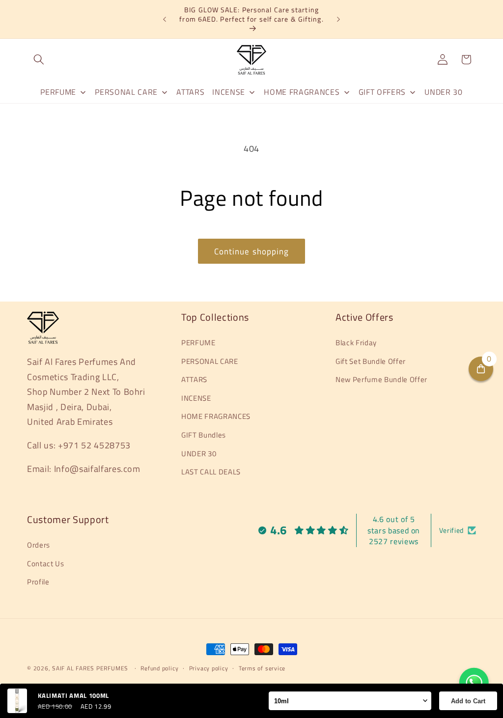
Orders (38, 545)
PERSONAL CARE (209, 361)
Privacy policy (208, 668)
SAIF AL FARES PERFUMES (90, 668)
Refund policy (159, 668)
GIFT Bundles (203, 435)
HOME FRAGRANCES (216, 416)
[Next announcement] (338, 19)
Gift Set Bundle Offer (370, 361)
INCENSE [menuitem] (228, 92)
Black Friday (356, 342)
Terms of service (262, 668)
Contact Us (45, 563)
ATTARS (194, 379)
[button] (39, 59)
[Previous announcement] (164, 19)
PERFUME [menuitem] (58, 92)
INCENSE (196, 398)
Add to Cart (468, 701)
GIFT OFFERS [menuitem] (382, 92)
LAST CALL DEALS (211, 471)
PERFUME (198, 342)
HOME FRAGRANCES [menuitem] (301, 92)
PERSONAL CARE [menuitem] (126, 92)
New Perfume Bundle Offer (381, 379)
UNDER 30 (198, 453)
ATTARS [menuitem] (190, 92)
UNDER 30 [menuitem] (443, 92)
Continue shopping (251, 251)
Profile (38, 581)
